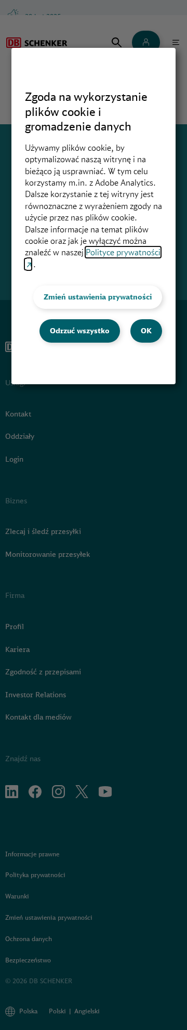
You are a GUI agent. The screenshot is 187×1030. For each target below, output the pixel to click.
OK (146, 330)
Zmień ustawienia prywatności (98, 297)
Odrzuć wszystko (80, 330)
